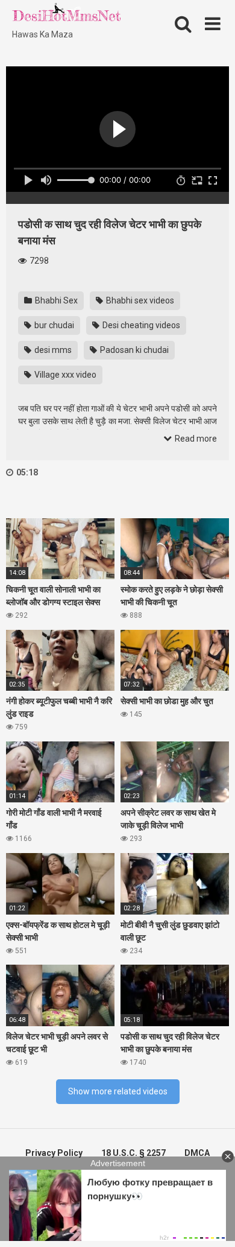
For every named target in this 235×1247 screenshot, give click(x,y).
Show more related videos (118, 1091)
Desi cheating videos (140, 325)
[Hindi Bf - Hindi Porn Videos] (66, 15)
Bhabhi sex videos (139, 300)
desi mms (52, 350)
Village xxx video (64, 374)
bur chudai (53, 325)
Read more (195, 438)
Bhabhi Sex (55, 300)
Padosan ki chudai (133, 350)
